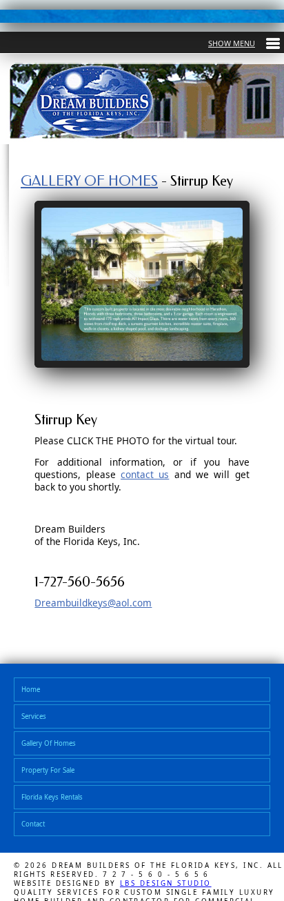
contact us (145, 474)
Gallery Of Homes (52, 747)
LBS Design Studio (166, 891)
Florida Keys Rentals (57, 803)
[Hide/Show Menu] (244, 43)
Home (32, 690)
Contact (35, 831)
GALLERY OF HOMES (89, 180)
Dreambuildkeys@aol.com (93, 602)
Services (35, 718)
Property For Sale (52, 775)
